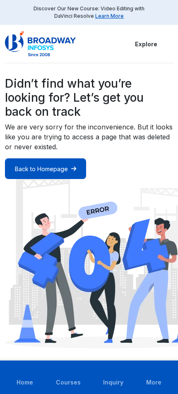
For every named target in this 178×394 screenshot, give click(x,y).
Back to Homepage (41, 168)
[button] (168, 44)
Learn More (109, 16)
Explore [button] (146, 44)
